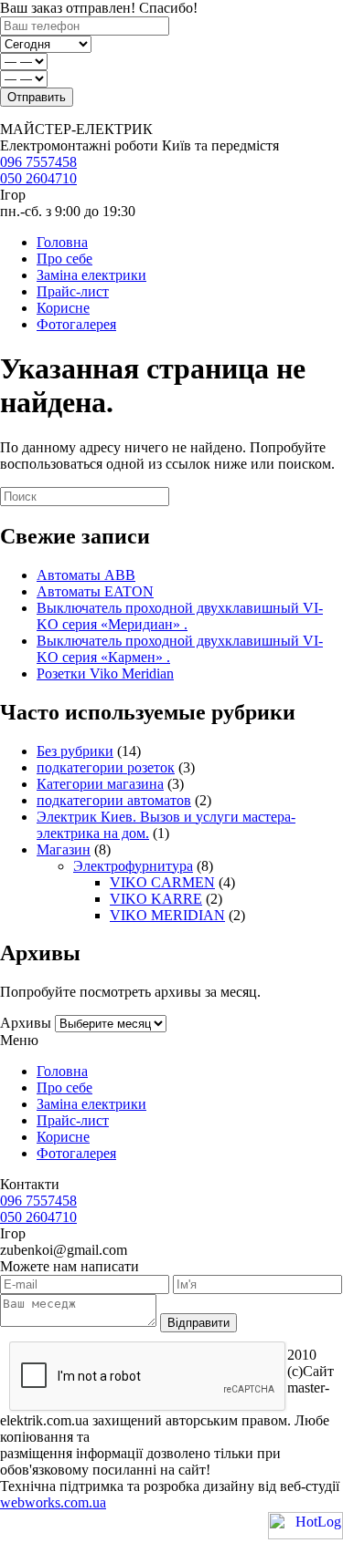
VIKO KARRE (156, 898)
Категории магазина (100, 784)
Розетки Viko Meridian (105, 673)
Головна (62, 242)
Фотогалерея (76, 324)
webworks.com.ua (53, 1502)
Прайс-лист (73, 291)
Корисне (63, 308)
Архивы (25, 1022)
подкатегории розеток (106, 767)
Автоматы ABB (86, 575)
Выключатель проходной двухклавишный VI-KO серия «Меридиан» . (180, 616)
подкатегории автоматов (114, 800)
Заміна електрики (91, 275)
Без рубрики (75, 751)
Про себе (64, 258)
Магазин (64, 849)
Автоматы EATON (95, 591)
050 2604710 (38, 178)
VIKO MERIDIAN (167, 915)
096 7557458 (38, 162)
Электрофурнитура (133, 866)
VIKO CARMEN (162, 882)
